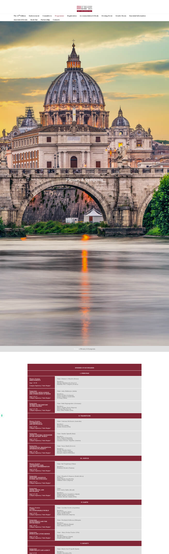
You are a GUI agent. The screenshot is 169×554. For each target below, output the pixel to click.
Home (76, 349)
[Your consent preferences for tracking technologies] (2, 415)
